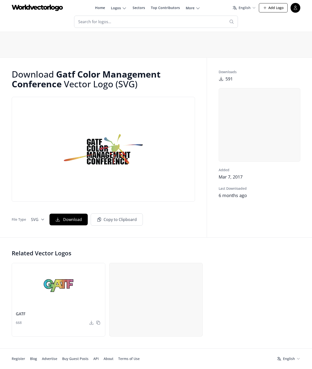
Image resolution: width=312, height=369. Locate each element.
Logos (116, 8)
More (190, 8)
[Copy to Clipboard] (98, 323)
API (96, 358)
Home (100, 7)
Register (18, 358)
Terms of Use (129, 358)
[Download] (91, 323)
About (108, 358)
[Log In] (295, 8)
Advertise (49, 358)
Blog (33, 358)
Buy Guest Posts (75, 358)
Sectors (139, 7)
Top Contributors (165, 7)
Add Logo (275, 7)
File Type (19, 219)
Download (72, 219)
